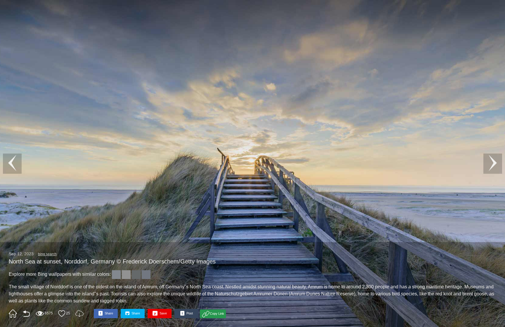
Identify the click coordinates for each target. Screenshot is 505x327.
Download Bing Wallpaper (79, 313)
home (13, 313)
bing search (47, 254)
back (26, 313)
